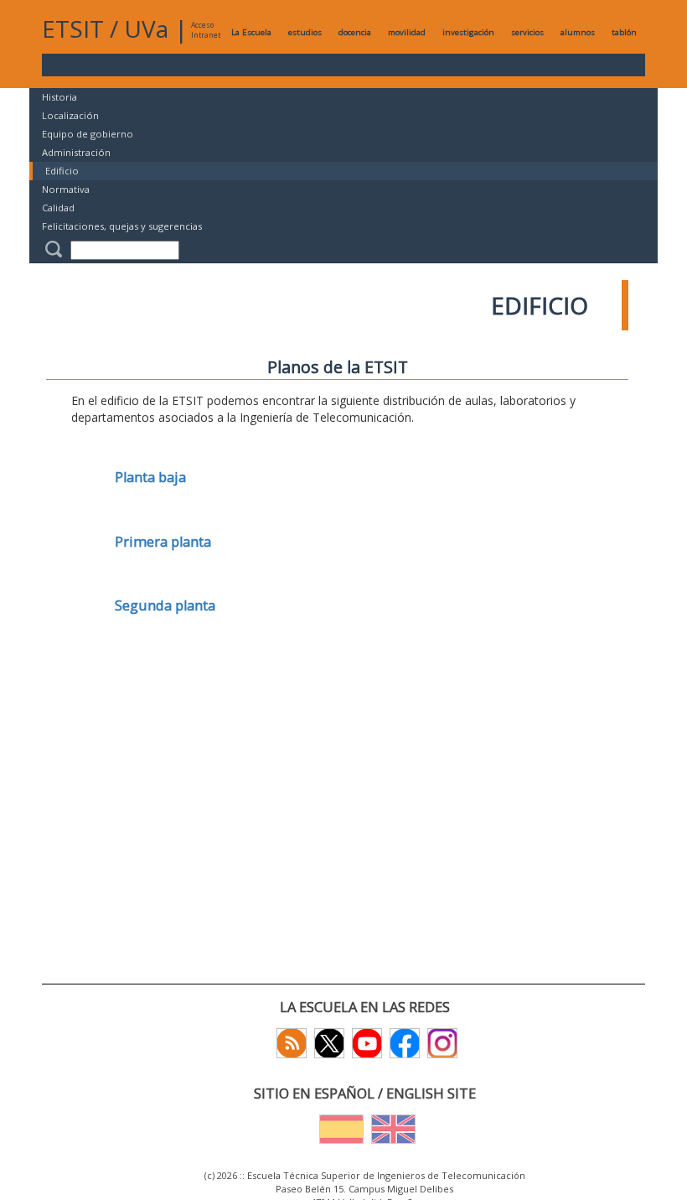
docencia (354, 32)
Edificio (62, 170)
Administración (76, 152)
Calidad (58, 207)
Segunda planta (165, 605)
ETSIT (73, 28)
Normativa (66, 189)
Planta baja (150, 477)
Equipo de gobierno (87, 133)
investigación (468, 32)
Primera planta (163, 541)
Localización (70, 115)
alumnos (577, 32)
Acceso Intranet (205, 29)
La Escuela (251, 32)
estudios (305, 32)
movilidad (407, 32)
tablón (624, 32)
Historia (59, 97)
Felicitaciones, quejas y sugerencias (122, 226)
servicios (527, 32)
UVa (146, 28)
